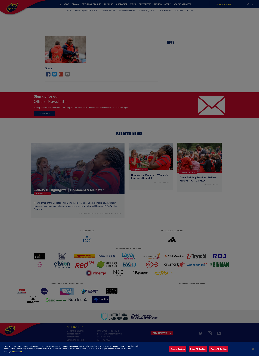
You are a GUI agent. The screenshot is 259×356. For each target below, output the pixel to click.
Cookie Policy (17, 351)
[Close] (253, 349)
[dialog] (129, 349)
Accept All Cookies (219, 349)
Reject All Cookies (198, 349)
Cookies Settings (178, 349)
